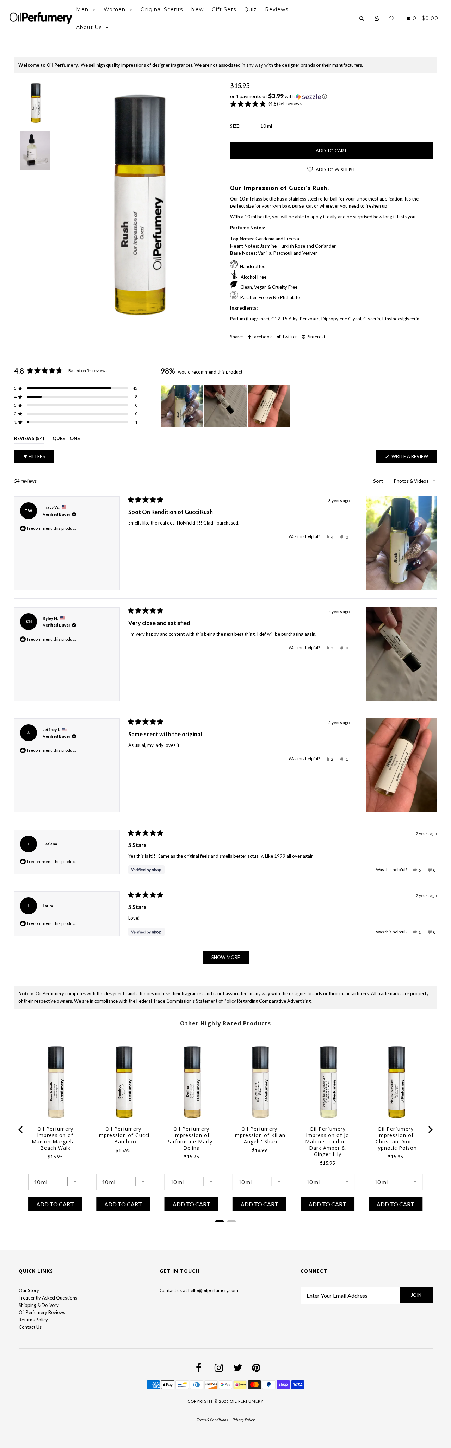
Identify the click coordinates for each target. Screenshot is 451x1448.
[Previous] (21, 1130)
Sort (378, 481)
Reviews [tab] (29, 440)
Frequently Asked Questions (48, 1298)
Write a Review (413, 458)
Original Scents (162, 9)
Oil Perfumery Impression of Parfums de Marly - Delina (191, 1138)
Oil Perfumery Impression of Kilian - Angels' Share (259, 1135)
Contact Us (30, 1327)
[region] (226, 406)
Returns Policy (33, 1319)
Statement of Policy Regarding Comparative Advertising (253, 1001)
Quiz (250, 9)
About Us (89, 27)
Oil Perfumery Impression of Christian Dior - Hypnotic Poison (395, 1138)
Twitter (289, 336)
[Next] (430, 1130)
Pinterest (315, 336)
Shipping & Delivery (39, 1305)
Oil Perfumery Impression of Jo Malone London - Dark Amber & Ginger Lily (327, 1141)
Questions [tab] (66, 440)
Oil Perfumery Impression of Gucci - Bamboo (123, 1135)
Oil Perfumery (247, 1401)
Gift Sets (224, 9)
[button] (331, 96)
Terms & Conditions (212, 1419)
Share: (236, 336)
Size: (235, 126)
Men (82, 9)
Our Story (29, 1290)
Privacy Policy (243, 1419)
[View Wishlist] (391, 18)
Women (114, 9)
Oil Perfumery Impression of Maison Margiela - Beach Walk (55, 1138)
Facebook (261, 336)
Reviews (276, 9)
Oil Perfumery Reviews (42, 1312)
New (197, 9)
